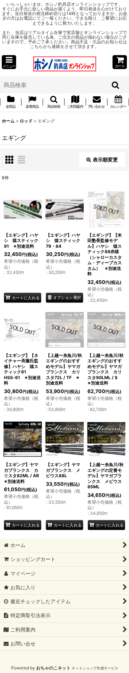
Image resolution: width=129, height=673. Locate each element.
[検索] (116, 84)
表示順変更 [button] (105, 159)
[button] (9, 62)
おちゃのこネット (53, 667)
